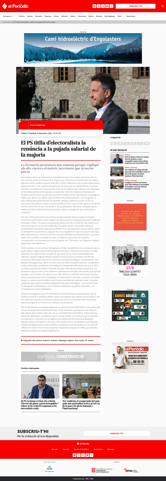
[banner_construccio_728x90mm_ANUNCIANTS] (61, 361)
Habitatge (62, 340)
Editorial (99, 16)
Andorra (46, 340)
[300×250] (130, 231)
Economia (38, 16)
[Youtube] (107, 6)
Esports (73, 16)
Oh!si (119, 16)
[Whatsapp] (111, 6)
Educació (64, 16)
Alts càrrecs (37, 340)
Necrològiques (110, 16)
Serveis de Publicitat (81, 449)
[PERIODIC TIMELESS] (130, 276)
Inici (4, 22)
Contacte (66, 449)
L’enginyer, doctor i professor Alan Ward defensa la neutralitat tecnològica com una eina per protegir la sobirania (137, 185)
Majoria (71, 340)
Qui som (55, 449)
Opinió (91, 16)
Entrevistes (82, 16)
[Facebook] (94, 6)
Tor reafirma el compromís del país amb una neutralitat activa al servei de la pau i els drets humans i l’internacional (81, 404)
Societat (30, 16)
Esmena (54, 340)
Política (22, 16)
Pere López (79, 340)
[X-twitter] (98, 6)
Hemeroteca (130, 16)
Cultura (56, 16)
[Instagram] (103, 6)
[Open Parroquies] (12, 16)
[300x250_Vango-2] (130, 320)
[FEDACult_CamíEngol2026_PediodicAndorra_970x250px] (83, 63)
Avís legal (110, 449)
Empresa (48, 16)
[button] (163, 6)
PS (86, 340)
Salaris (91, 340)
